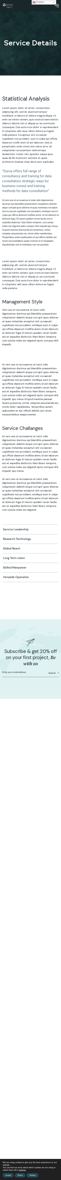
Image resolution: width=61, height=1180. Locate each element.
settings (22, 1170)
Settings (32, 1175)
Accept (8, 1175)
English (40, 2)
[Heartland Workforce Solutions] (7, 6)
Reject (20, 1175)
